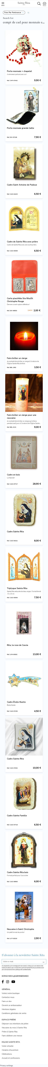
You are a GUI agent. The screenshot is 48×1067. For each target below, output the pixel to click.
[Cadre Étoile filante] (24, 680)
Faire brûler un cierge (17, 358)
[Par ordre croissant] (28, 12)
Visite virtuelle (7, 1046)
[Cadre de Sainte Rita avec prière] (24, 219)
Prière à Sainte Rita (9, 1031)
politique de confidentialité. (23, 969)
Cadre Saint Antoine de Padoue (22, 185)
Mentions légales (9, 1009)
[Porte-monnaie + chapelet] (24, 49)
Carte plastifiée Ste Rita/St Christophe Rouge (20, 300)
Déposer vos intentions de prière (15, 1023)
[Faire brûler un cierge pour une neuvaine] (24, 393)
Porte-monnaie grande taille (20, 128)
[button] (14, 12)
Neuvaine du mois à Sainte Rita (14, 1027)
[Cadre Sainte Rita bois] (24, 850)
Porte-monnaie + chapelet (19, 71)
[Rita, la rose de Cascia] (24, 623)
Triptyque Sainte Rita (17, 588)
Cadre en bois (13, 474)
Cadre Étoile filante (16, 702)
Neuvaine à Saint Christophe (20, 929)
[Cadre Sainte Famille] (24, 793)
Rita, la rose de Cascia (17, 645)
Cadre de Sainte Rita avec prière (22, 241)
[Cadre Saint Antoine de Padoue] (24, 163)
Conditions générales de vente (14, 1013)
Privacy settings (6, 1065)
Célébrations (7, 1054)
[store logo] (24, 3)
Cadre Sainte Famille (17, 815)
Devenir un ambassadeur (12, 1005)
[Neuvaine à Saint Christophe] (24, 907)
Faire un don (7, 1001)
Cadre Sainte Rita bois (17, 872)
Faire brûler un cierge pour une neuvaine (21, 416)
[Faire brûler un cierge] (24, 336)
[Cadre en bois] (24, 453)
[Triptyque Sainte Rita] (24, 566)
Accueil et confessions (11, 1058)
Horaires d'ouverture (10, 1050)
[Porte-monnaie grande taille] (24, 106)
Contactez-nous (8, 997)
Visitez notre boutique (11, 993)
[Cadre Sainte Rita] (24, 509)
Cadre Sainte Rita (15, 531)
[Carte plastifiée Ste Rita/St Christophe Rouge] (24, 276)
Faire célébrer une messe (12, 1035)
